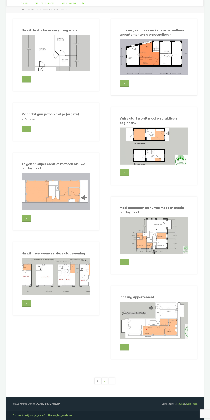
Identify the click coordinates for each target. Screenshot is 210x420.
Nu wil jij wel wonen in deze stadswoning (53, 253)
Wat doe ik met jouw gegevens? (29, 415)
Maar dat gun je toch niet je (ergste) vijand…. (50, 116)
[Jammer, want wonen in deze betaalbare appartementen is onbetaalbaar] (154, 57)
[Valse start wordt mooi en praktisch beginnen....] (154, 146)
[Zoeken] (83, 3)
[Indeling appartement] (154, 320)
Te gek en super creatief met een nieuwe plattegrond (53, 166)
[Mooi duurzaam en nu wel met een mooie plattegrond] (154, 235)
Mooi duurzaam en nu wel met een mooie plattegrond (152, 210)
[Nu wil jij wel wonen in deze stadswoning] (56, 276)
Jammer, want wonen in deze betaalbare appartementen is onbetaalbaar (152, 32)
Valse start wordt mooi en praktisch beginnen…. (148, 120)
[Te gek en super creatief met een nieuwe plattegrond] (56, 191)
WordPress (191, 403)
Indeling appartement (137, 297)
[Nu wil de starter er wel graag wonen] (56, 53)
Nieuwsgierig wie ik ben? (61, 415)
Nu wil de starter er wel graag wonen (50, 30)
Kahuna (180, 403)
